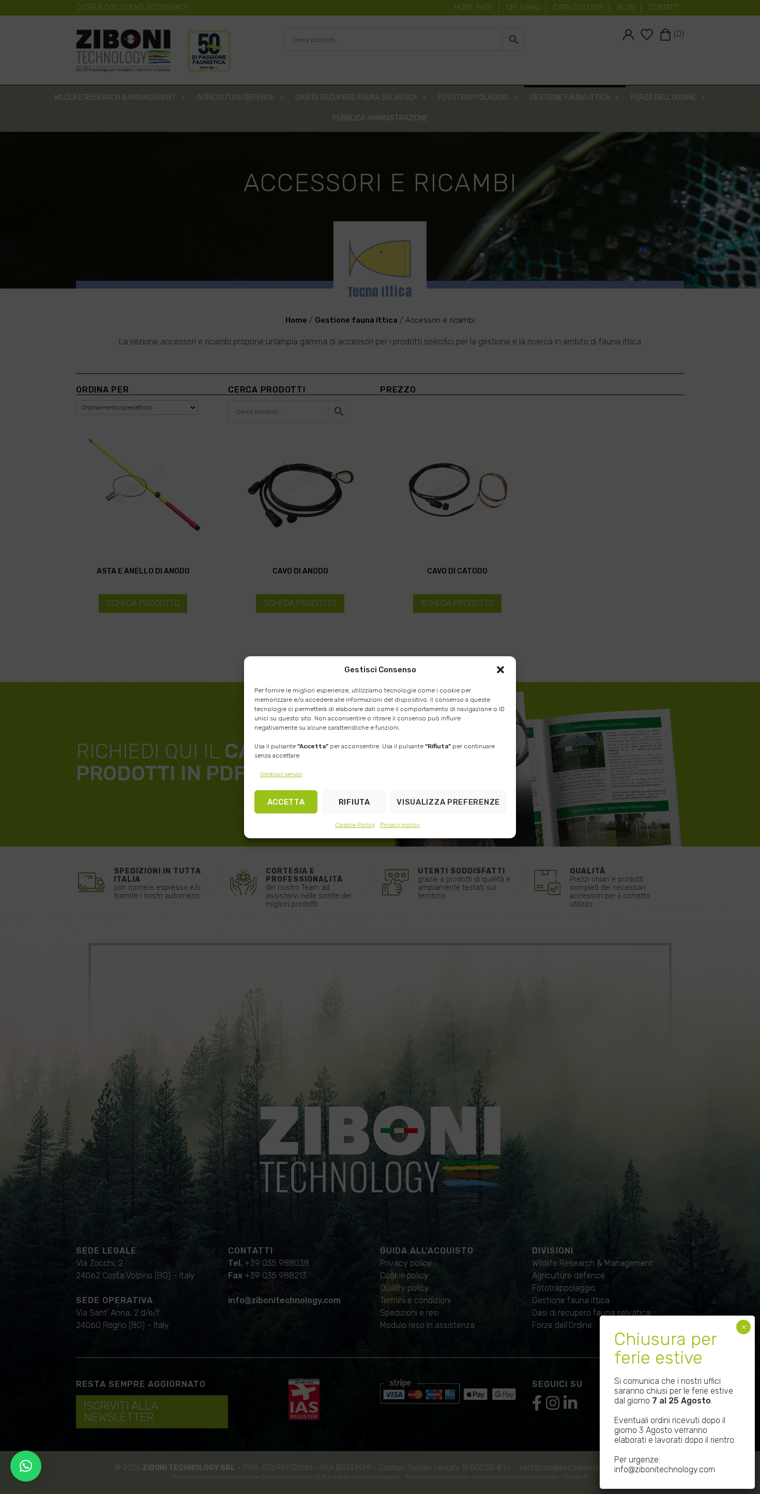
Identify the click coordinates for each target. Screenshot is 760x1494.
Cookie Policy (355, 824)
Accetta (286, 801)
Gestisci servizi (281, 774)
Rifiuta (354, 801)
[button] (500, 670)
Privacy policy (400, 824)
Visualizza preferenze (448, 801)
